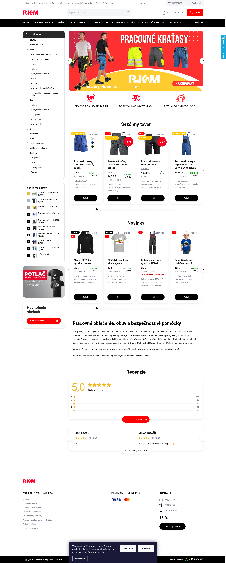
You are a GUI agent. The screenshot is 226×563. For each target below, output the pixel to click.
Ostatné (34, 163)
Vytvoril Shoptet (176, 559)
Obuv (32, 129)
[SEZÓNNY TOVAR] (85, 145)
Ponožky (34, 83)
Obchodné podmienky (83, 3)
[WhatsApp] (167, 517)
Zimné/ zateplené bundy (40, 59)
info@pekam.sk (172, 349)
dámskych (77, 339)
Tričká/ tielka (36, 119)
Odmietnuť (128, 548)
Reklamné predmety (38, 148)
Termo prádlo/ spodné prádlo (42, 88)
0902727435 (170, 505)
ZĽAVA (33, 40)
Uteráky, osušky (37, 167)
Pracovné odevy (36, 45)
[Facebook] (161, 517)
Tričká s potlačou (37, 143)
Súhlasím (146, 548)
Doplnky (33, 153)
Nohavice (34, 69)
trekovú (95, 343)
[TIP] (152, 244)
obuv (144, 335)
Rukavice (34, 134)
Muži (32, 50)
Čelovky (34, 172)
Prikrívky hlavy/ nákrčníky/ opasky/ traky (45, 94)
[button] (74, 61)
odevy (132, 335)
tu (103, 552)
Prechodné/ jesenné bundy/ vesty (44, 54)
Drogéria (34, 158)
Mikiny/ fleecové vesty (40, 74)
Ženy (32, 100)
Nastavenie (80, 558)
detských (88, 339)
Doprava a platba (41, 3)
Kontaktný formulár (172, 526)
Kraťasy (34, 64)
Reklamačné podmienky (105, 3)
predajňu (116, 355)
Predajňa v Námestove (61, 3)
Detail (85, 198)
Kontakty (26, 3)
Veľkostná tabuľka (30, 528)
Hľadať (128, 13)
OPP (32, 139)
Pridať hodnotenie (37, 321)
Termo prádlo (36, 124)
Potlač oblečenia (29, 524)
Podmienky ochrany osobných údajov (38, 520)
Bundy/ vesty (36, 114)
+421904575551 (171, 510)
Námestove (181, 331)
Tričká (33, 79)
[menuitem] (27, 23)
